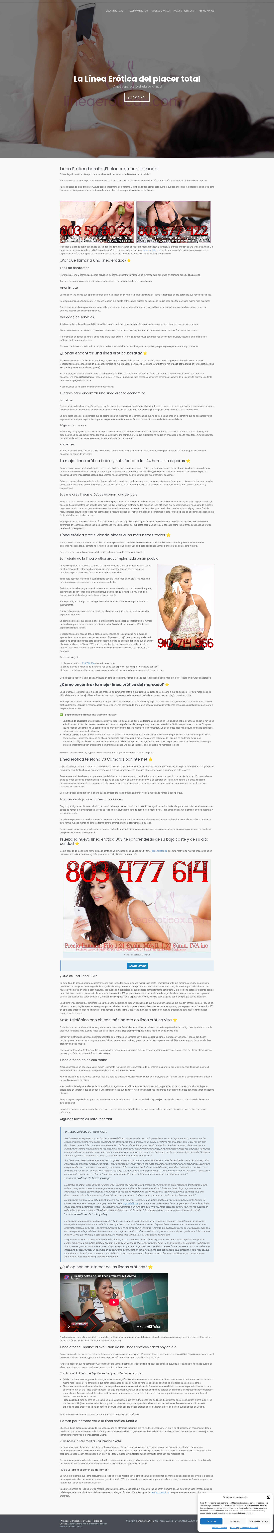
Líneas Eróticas (114, 11)
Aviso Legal (66, 1521)
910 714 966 (88, 663)
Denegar (235, 1521)
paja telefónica (130, 1203)
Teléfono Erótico (138, 11)
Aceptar (211, 1521)
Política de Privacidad (81, 1521)
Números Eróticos (161, 11)
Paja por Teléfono (184, 11)
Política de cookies (219, 1528)
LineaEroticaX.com (146, 1521)
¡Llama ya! (137, 97)
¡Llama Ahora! (137, 965)
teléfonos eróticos (160, 1492)
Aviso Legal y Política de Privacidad (244, 1528)
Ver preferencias (258, 1521)
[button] (268, 1497)
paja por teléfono (152, 250)
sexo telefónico (159, 851)
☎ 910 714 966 (206, 11)
